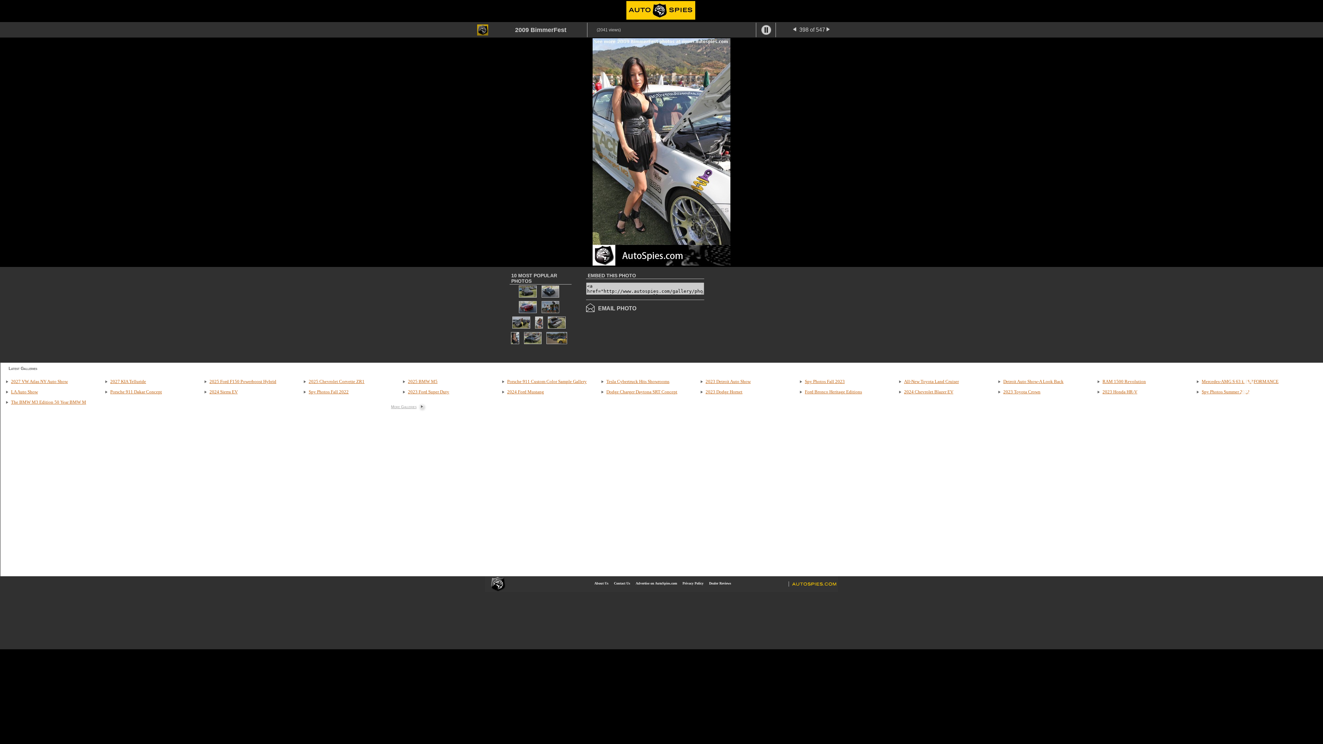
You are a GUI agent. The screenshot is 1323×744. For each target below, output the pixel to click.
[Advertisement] (762, 314)
